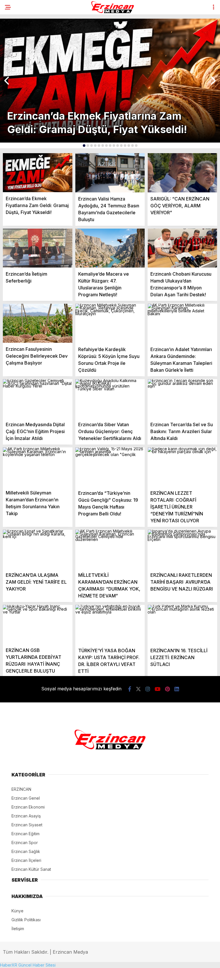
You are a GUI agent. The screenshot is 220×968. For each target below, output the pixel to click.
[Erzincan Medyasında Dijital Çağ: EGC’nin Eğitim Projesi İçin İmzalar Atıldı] (37, 398)
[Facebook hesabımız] (129, 689)
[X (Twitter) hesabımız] (138, 689)
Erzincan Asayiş (26, 815)
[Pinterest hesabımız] (167, 689)
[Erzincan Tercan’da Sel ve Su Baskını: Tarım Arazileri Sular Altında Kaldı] (182, 398)
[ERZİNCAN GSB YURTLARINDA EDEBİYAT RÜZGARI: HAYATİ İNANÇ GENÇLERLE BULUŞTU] (37, 624)
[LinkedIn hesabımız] (176, 689)
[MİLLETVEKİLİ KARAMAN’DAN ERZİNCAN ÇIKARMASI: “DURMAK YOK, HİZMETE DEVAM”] (110, 549)
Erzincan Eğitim (25, 833)
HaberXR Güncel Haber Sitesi (28, 965)
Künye (17, 910)
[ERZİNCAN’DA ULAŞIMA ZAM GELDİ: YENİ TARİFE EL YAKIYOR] (37, 549)
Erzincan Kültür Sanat (31, 869)
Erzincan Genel (25, 798)
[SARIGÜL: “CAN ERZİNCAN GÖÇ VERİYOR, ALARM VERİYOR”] (182, 172)
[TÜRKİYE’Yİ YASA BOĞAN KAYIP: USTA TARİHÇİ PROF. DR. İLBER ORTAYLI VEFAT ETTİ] (110, 624)
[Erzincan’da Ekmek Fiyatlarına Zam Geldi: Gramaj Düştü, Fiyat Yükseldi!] (37, 172)
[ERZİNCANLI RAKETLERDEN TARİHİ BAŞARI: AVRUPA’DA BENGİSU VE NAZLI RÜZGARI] (182, 549)
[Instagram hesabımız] (148, 689)
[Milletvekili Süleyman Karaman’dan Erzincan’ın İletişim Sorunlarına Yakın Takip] (37, 466)
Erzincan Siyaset (26, 824)
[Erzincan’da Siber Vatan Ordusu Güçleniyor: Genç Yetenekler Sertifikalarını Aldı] (110, 398)
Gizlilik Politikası (26, 919)
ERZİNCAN (21, 789)
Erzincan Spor (24, 842)
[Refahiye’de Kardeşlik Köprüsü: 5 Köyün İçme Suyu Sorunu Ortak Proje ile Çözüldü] (110, 323)
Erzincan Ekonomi (28, 807)
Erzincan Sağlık (25, 851)
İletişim (17, 928)
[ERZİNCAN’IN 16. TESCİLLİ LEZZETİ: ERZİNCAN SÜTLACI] (182, 624)
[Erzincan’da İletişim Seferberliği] (37, 248)
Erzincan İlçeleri (26, 860)
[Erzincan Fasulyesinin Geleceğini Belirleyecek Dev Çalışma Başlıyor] (37, 323)
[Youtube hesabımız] (157, 689)
